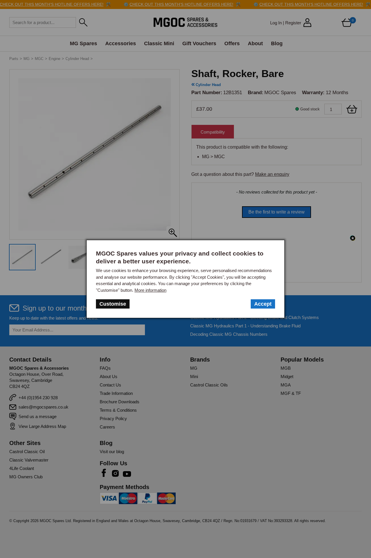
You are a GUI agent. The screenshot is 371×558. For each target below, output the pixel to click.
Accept (263, 304)
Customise (112, 304)
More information (150, 290)
